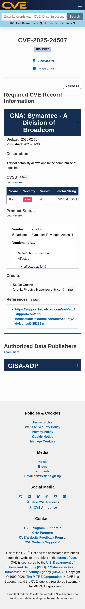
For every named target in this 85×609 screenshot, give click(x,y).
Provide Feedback (60, 23)
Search (75, 16)
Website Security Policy (42, 427)
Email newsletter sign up (42, 476)
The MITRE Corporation (44, 576)
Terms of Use (42, 422)
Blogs (42, 466)
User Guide (45, 69)
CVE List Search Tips (24, 23)
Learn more (14, 182)
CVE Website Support (41, 542)
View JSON (45, 61)
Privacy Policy (42, 432)
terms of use (66, 557)
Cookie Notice (42, 436)
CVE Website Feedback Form (41, 537)
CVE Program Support (41, 528)
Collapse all (72, 85)
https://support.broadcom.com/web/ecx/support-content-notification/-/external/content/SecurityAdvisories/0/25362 (45, 316)
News (42, 461)
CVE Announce (45, 507)
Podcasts (42, 471)
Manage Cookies (42, 441)
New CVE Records (45, 502)
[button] (80, 5)
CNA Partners (42, 532)
